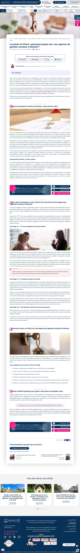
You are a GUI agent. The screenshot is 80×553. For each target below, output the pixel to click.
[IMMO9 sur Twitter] (10, 537)
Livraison (60, 10)
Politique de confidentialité (72, 523)
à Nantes (14, 7)
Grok (47, 59)
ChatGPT (22, 59)
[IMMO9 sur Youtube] (14, 537)
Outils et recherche (75, 7)
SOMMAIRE (18, 72)
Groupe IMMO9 (72, 520)
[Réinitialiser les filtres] (77, 10)
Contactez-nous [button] (69, 544)
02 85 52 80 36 (64, 190)
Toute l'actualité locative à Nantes (33, 38)
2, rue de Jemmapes (47, 2)
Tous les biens (24, 11)
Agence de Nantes (56, 7)
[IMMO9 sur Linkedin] (19, 537)
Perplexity (35, 59)
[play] (37, 49)
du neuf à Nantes (66, 7)
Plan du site (72, 529)
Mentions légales (71, 526)
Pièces (51, 10)
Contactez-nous (59, 2)
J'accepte (74, 552)
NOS (78, 23)
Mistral (58, 59)
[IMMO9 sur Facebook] (5, 537)
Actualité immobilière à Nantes (20, 38)
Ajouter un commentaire (20, 448)
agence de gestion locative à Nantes (42, 91)
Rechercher (71, 11)
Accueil (11, 38)
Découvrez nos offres (63, 193)
